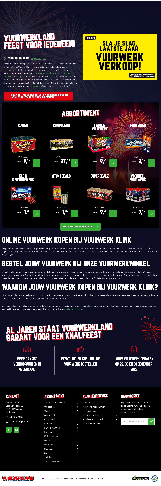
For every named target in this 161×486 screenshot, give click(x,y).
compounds (57, 73)
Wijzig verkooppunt (38, 59)
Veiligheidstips (89, 411)
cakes (67, 73)
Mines (47, 440)
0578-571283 (16, 417)
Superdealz (49, 453)
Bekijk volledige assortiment (78, 227)
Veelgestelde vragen (92, 415)
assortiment (9, 70)
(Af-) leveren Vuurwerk (93, 419)
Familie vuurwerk (52, 428)
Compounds (50, 419)
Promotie (48, 444)
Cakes (47, 411)
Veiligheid (48, 457)
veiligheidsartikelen (74, 309)
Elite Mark (49, 423)
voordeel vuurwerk (42, 73)
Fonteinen (49, 432)
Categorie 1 (49, 415)
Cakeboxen (49, 407)
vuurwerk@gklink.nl (19, 421)
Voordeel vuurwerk (53, 461)
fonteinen (8, 76)
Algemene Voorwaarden (94, 407)
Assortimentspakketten (55, 402)
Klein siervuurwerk (53, 436)
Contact (86, 402)
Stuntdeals (49, 449)
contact (36, 86)
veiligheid (20, 76)
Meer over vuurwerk (92, 423)
